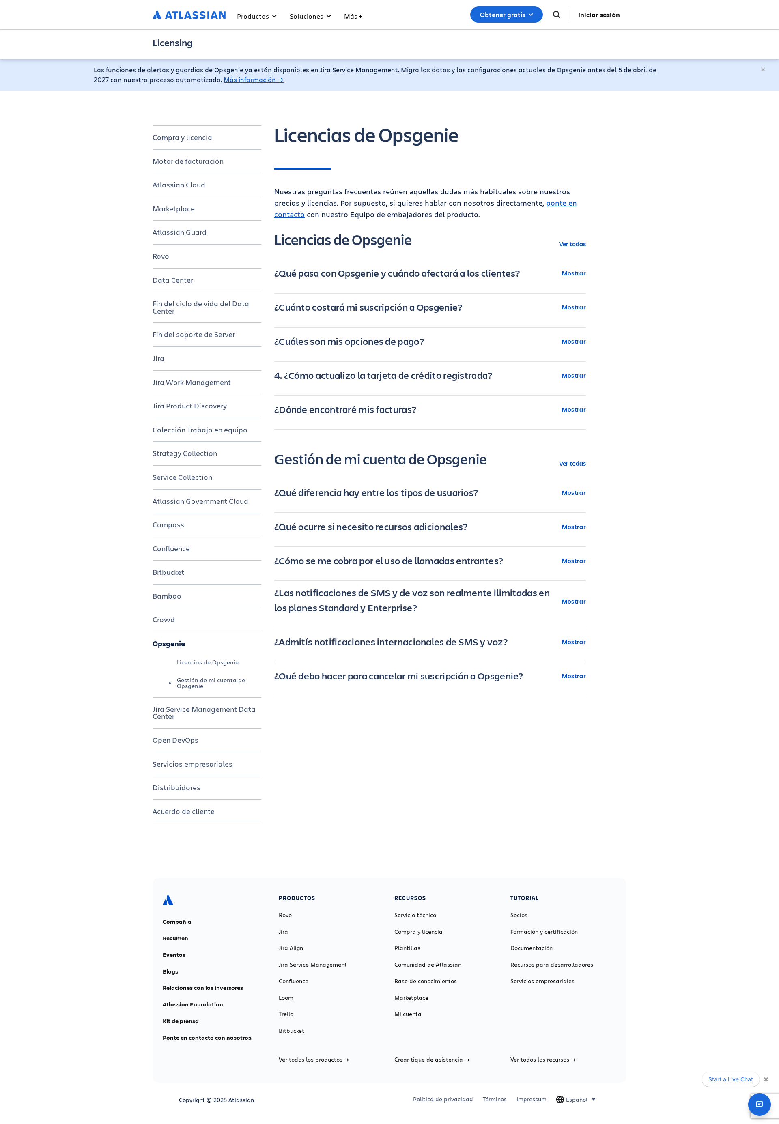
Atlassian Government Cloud (200, 501)
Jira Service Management (313, 964)
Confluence (171, 548)
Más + (353, 16)
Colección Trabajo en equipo (200, 429)
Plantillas (407, 948)
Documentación (531, 948)
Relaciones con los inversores (203, 987)
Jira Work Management (192, 382)
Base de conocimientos (425, 981)
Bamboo (167, 596)
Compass (168, 524)
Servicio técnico (415, 915)
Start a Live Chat (730, 1079)
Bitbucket (168, 572)
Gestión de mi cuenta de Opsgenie (211, 683)
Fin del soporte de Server (194, 334)
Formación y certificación (544, 931)
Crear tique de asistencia (428, 1059)
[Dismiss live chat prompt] (766, 1079)
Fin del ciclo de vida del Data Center (201, 307)
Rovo (161, 256)
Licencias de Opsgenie (208, 662)
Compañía (177, 921)
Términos (495, 1099)
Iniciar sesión (599, 14)
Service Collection (182, 477)
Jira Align (291, 948)
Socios (518, 915)
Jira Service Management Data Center (204, 712)
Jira (158, 358)
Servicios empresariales (192, 764)
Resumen (175, 938)
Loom (286, 998)
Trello (286, 1014)
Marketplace (174, 208)
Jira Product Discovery (190, 405)
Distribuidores (176, 787)
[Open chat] (759, 1104)
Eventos (174, 955)
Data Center (173, 280)
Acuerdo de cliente (184, 811)
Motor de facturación (188, 161)
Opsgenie (169, 643)
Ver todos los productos (310, 1059)
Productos (253, 16)
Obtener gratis (502, 14)
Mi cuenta (408, 1014)
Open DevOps (175, 740)
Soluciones (306, 16)
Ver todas (572, 243)
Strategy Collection (185, 453)
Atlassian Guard (180, 232)
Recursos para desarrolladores (551, 964)
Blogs (170, 971)
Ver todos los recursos (539, 1059)
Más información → (254, 79)
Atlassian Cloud (179, 184)
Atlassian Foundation (193, 1004)
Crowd (164, 619)
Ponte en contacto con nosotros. (208, 1037)
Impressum (531, 1099)
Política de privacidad (443, 1099)
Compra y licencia (182, 137)
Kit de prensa (181, 1021)
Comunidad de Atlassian (427, 964)
